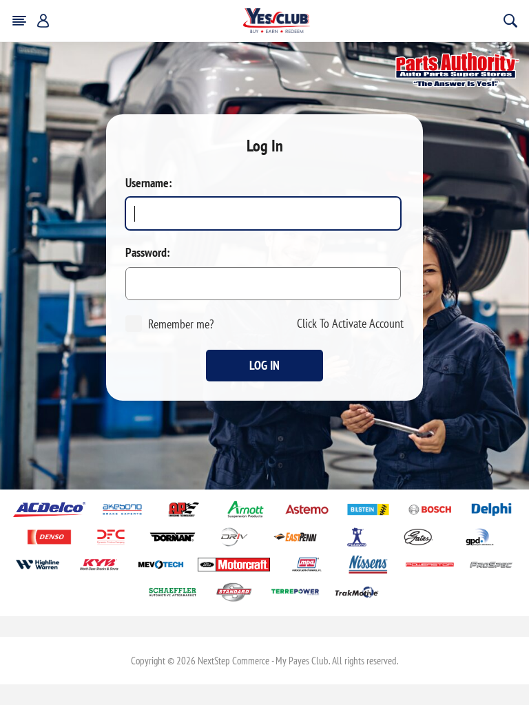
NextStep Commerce (233, 660)
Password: (147, 252)
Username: (148, 183)
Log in (264, 365)
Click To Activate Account (350, 323)
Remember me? (181, 324)
